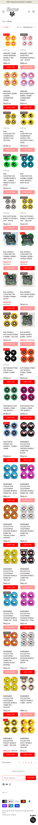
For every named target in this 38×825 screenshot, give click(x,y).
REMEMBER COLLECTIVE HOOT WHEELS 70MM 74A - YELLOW (26, 742)
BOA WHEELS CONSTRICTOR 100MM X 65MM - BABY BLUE (10, 255)
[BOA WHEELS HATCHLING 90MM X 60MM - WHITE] (27, 279)
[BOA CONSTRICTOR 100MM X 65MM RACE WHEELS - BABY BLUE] (27, 161)
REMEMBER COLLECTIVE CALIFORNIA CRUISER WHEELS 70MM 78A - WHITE (27, 657)
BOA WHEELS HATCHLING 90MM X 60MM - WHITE (27, 294)
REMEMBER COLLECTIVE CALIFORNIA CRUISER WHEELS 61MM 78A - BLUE (10, 488)
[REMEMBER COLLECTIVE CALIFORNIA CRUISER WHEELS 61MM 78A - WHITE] (27, 512)
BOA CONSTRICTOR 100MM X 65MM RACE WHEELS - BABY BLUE (26, 178)
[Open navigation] (3, 11)
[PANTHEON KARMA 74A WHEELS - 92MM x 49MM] (10, 429)
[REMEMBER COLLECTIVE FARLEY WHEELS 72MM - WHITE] (27, 683)
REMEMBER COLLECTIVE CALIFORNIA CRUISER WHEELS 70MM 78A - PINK (27, 615)
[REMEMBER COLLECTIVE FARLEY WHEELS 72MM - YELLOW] (10, 726)
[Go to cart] (33, 11)
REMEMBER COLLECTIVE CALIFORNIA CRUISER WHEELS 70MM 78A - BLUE (10, 615)
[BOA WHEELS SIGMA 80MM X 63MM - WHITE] (27, 320)
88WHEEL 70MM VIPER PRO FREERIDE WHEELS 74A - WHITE (27, 56)
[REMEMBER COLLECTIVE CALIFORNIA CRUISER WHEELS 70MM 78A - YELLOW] (10, 683)
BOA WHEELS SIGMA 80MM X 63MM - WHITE (26, 334)
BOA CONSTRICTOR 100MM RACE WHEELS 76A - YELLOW (9, 135)
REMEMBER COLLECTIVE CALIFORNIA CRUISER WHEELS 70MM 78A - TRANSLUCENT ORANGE (10, 658)
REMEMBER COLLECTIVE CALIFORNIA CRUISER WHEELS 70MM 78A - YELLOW (10, 701)
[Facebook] (3, 784)
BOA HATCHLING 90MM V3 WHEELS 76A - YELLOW (27, 218)
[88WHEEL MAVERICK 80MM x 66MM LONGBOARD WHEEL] (10, 78)
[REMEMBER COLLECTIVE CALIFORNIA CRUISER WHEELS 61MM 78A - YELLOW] (10, 556)
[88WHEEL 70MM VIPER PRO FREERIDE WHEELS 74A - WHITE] (27, 41)
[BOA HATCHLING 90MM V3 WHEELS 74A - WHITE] (10, 203)
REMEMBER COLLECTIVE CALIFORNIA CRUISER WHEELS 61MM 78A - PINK (27, 488)
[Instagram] (10, 784)
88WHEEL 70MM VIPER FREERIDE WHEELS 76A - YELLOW (9, 56)
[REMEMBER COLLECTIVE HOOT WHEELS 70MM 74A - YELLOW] (27, 726)
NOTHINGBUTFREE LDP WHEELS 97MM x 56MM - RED (27, 371)
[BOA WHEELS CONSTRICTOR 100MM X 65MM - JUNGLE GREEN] (27, 239)
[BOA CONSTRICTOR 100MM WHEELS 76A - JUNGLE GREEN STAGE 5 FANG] (10, 161)
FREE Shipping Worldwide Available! (19, 2)
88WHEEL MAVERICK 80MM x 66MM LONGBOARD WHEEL (10, 95)
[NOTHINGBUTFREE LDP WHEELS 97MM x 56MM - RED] (27, 355)
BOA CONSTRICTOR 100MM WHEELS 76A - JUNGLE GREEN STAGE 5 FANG (9, 179)
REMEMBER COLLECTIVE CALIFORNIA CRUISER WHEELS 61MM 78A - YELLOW (10, 574)
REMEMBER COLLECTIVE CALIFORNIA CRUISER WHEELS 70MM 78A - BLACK (27, 574)
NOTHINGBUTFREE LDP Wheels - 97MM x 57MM (10, 370)
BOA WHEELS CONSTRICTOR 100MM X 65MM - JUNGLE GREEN (27, 255)
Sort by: (19, 27)
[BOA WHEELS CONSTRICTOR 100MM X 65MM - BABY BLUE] (10, 239)
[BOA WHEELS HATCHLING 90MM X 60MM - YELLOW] (10, 320)
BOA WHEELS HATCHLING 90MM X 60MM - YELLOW (10, 334)
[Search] (29, 11)
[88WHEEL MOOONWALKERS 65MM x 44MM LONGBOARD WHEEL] (27, 78)
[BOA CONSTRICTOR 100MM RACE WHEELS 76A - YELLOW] (10, 119)
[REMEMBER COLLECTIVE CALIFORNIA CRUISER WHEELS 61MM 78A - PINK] (27, 471)
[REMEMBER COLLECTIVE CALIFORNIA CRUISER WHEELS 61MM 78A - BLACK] (27, 429)
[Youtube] (7, 784)
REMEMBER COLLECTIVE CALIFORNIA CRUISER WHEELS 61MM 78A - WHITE (27, 529)
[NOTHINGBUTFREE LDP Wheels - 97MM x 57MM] (10, 355)
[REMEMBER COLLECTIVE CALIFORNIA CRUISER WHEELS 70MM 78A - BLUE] (10, 599)
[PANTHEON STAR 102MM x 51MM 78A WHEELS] (27, 393)
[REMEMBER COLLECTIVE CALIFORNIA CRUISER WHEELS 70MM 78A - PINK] (27, 599)
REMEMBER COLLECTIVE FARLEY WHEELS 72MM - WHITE (26, 699)
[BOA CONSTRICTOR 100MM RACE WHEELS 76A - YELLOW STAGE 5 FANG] (27, 119)
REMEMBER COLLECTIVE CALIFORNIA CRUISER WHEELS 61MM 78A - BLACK (27, 447)
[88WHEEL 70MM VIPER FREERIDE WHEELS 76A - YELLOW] (10, 41)
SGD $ (4, 792)
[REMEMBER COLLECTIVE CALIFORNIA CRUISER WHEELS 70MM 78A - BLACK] (27, 556)
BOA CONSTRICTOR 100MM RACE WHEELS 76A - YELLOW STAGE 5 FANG (27, 137)
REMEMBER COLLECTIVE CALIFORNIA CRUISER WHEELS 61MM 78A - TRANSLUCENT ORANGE (10, 531)
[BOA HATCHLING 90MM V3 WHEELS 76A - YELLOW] (27, 203)
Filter (6, 27)
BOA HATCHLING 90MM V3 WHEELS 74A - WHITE (10, 218)
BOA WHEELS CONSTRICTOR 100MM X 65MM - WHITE (10, 295)
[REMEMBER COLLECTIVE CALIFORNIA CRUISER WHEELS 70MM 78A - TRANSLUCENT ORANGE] (10, 639)
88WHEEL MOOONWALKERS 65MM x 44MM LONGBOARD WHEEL (27, 95)
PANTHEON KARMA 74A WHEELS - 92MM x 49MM (10, 445)
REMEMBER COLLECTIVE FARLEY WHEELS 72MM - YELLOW (9, 741)
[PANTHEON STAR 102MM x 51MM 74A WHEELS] (10, 393)
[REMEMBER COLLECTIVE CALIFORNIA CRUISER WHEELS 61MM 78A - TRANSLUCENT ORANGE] (10, 512)
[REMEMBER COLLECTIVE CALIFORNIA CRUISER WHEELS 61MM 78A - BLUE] (10, 471)
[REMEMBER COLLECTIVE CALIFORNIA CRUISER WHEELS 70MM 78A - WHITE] (27, 639)
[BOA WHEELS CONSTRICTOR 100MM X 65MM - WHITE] (10, 279)
